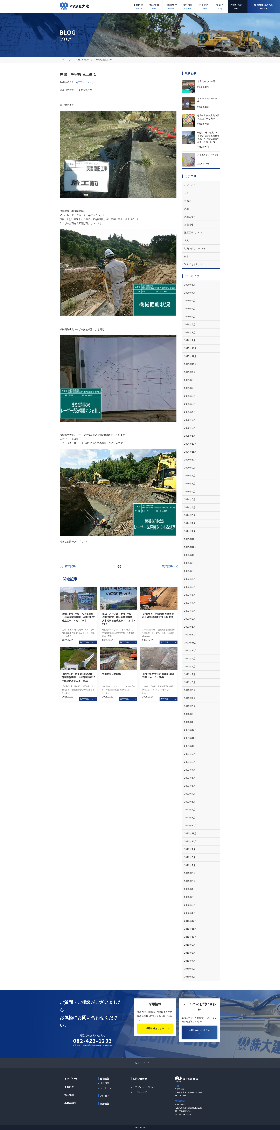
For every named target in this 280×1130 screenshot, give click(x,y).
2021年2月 (189, 809)
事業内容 (138, 5)
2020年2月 (189, 905)
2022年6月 (189, 682)
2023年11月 (190, 547)
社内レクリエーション (196, 248)
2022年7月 (189, 674)
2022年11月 (190, 642)
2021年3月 (189, 801)
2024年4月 (189, 507)
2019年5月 (189, 976)
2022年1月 (189, 722)
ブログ (220, 5)
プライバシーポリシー (144, 1087)
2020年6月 (189, 873)
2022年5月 (189, 690)
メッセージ (105, 1088)
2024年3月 (189, 515)
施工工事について (85, 60)
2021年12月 (190, 730)
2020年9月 (189, 849)
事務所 (187, 200)
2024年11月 (190, 452)
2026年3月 (189, 324)
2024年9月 (189, 467)
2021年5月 (189, 786)
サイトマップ (140, 1092)
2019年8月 (189, 953)
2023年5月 (189, 595)
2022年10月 (190, 650)
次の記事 (167, 566)
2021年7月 (189, 770)
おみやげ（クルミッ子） (207, 100)
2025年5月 (189, 404)
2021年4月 (189, 793)
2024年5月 (189, 499)
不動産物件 (171, 5)
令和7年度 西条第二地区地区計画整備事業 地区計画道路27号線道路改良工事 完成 (78, 677)
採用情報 (104, 1103)
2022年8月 (189, 666)
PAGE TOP (139, 1062)
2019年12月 (190, 921)
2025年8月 (189, 380)
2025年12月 (190, 348)
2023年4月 (189, 603)
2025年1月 (189, 436)
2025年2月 (189, 428)
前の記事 (70, 566)
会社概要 (104, 1083)
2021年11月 (190, 738)
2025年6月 (189, 396)
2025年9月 (189, 372)
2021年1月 (189, 817)
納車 (186, 256)
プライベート (191, 193)
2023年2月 (189, 619)
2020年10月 (190, 841)
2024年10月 (190, 459)
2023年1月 (189, 627)
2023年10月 (190, 555)
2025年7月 (189, 388)
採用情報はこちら (263, 5)
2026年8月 (189, 284)
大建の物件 (190, 216)
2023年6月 (189, 587)
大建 (186, 208)
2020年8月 (189, 857)
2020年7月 (189, 865)
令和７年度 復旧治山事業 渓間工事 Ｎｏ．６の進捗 (158, 676)
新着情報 (189, 224)
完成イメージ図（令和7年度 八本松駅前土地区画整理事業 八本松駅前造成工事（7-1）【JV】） (118, 619)
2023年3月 (189, 611)
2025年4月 (189, 412)
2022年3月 (189, 706)
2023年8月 (189, 571)
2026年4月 (189, 316)
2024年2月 (189, 523)
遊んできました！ (193, 264)
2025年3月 (189, 420)
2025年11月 (190, 356)
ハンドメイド (191, 185)
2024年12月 (190, 444)
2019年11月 (190, 929)
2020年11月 (190, 833)
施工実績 (154, 5)
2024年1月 (189, 531)
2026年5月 (189, 308)
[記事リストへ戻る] (119, 566)
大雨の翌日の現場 (111, 674)
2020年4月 (189, 889)
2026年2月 (189, 332)
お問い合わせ (237, 5)
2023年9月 (189, 563)
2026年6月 (189, 300)
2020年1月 (189, 913)
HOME (62, 60)
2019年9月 (189, 945)
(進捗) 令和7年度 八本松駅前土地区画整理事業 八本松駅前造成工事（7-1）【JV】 (78, 617)
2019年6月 (189, 968)
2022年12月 (190, 634)
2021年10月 (190, 746)
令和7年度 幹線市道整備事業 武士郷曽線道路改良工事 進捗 (159, 616)
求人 (186, 240)
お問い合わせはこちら (199, 1032)
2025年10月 (190, 364)
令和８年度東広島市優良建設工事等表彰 (208, 117)
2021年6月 (189, 778)
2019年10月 (190, 937)
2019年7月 (189, 961)
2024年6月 (189, 491)
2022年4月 (189, 698)
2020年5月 (189, 881)
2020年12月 (190, 825)
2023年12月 (190, 539)
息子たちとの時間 (206, 81)
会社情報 (188, 5)
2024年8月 (189, 475)
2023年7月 (189, 579)
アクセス (204, 5)
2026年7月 (189, 292)
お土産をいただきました (208, 156)
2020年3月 (189, 897)
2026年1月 (189, 340)
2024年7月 (189, 483)
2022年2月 (189, 714)
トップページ (71, 1078)
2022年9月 (189, 658)
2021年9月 (189, 754)
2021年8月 (189, 762)
